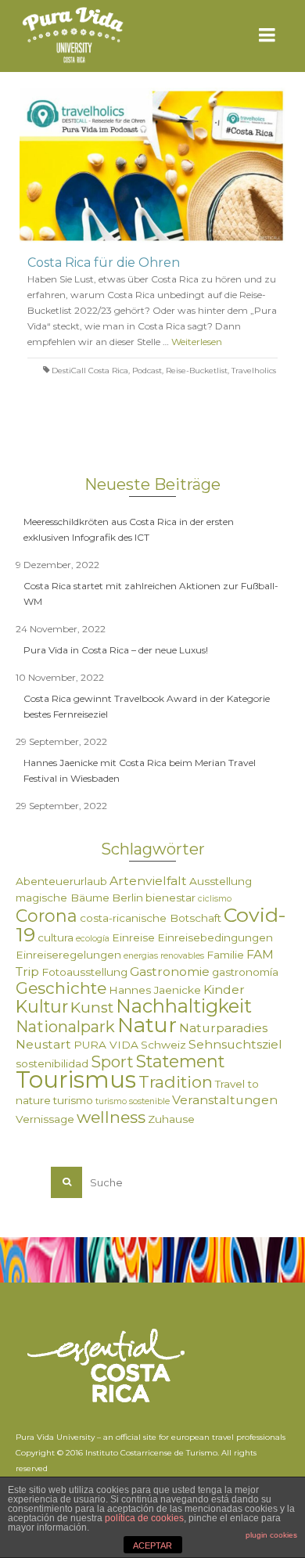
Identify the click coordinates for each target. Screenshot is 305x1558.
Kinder (224, 989)
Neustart (43, 1044)
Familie (225, 954)
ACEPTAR (152, 1545)
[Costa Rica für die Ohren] (152, 165)
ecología (92, 939)
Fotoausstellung (84, 972)
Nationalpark (65, 1026)
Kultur (42, 1006)
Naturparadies (223, 1027)
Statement (180, 1061)
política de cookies (144, 1518)
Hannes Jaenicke (155, 990)
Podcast (147, 370)
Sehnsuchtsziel (235, 1044)
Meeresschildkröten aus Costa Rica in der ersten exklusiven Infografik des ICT (128, 529)
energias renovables (164, 956)
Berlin (127, 897)
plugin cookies (271, 1535)
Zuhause (171, 1119)
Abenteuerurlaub (61, 881)
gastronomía (245, 972)
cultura (56, 937)
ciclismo (214, 899)
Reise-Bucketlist (197, 370)
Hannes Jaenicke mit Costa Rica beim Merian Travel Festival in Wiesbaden (139, 770)
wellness (111, 1117)
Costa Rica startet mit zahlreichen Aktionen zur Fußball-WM (150, 593)
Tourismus (76, 1079)
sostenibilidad (52, 1063)
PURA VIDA (106, 1044)
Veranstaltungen (225, 1099)
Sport (112, 1061)
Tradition (175, 1082)
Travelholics (253, 370)
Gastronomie (170, 971)
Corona (46, 915)
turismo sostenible (132, 1101)
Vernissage (45, 1119)
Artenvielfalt (148, 880)
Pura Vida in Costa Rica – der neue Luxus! (115, 650)
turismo (73, 1100)
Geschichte (61, 988)
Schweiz (163, 1044)
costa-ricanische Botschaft (150, 918)
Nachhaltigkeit (184, 1006)
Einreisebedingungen (215, 937)
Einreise (133, 937)
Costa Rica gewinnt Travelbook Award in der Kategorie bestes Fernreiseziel (146, 706)
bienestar (170, 897)
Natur (147, 1025)
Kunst (91, 1007)
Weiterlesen (196, 341)
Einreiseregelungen (68, 954)
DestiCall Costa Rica (90, 370)
